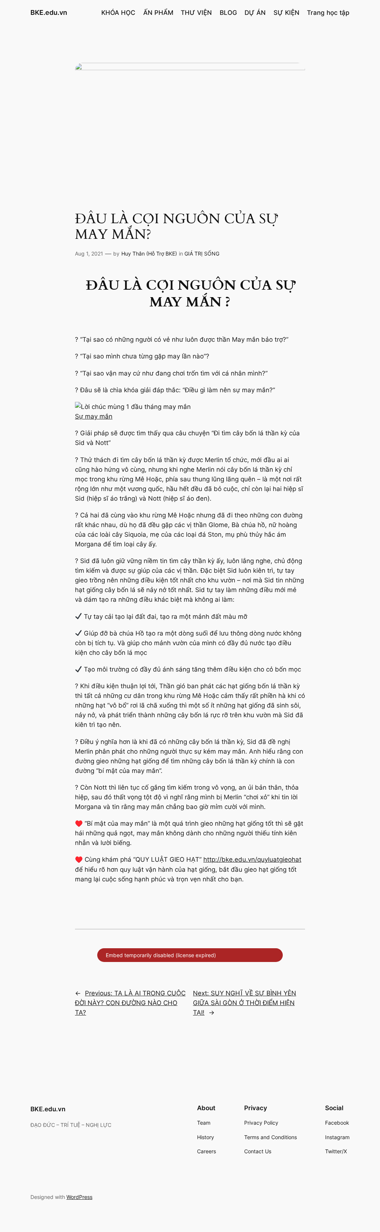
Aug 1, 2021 (89, 253)
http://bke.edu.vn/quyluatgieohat (252, 859)
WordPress (79, 1197)
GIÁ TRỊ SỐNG (201, 253)
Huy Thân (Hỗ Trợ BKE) (149, 253)
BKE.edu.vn (48, 12)
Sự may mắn (93, 416)
